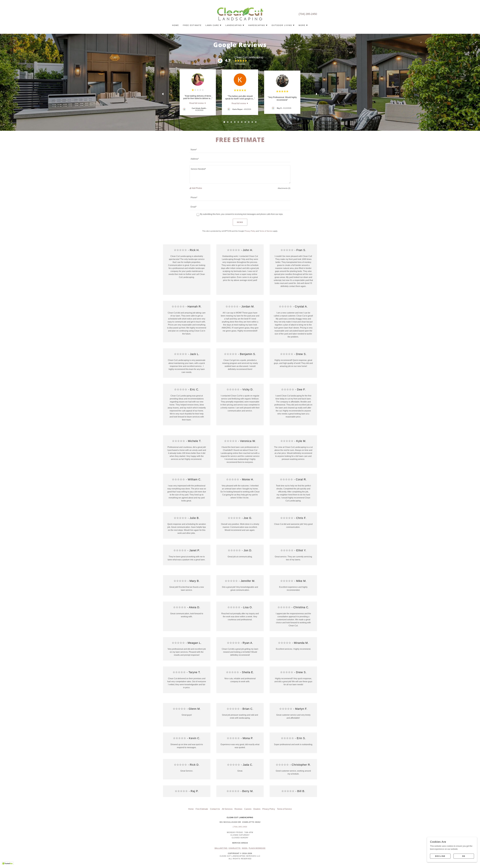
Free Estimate (240, 416)
